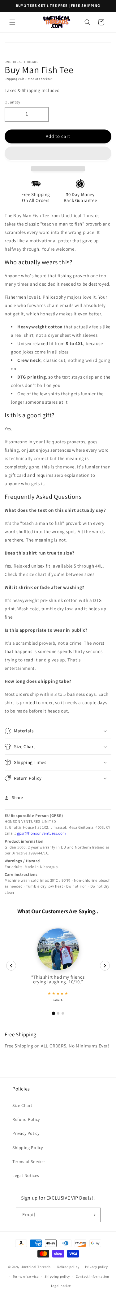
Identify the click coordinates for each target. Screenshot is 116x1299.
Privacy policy (96, 1267)
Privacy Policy (25, 1133)
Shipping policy (57, 1276)
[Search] (87, 22)
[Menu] (12, 22)
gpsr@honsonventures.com (41, 833)
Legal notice (61, 1286)
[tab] (53, 1013)
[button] (58, 154)
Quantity (12, 102)
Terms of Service (28, 1161)
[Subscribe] (93, 1215)
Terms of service (26, 1276)
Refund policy (68, 1267)
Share (17, 797)
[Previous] (11, 966)
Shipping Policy (27, 1147)
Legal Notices (25, 1175)
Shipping (11, 79)
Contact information (92, 1276)
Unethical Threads (36, 1267)
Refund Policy (26, 1119)
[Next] (105, 966)
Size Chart (22, 1105)
